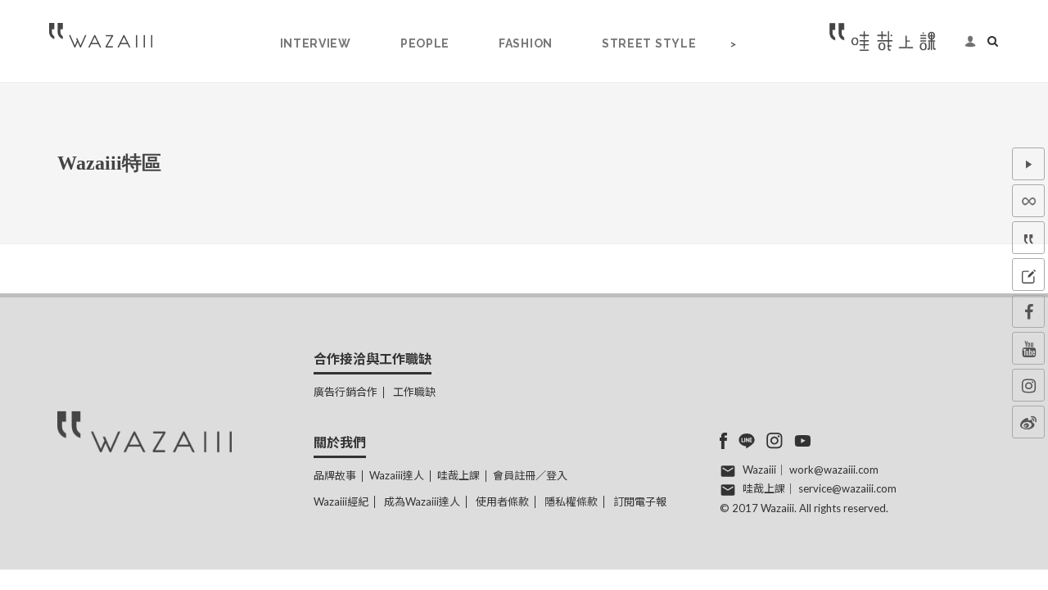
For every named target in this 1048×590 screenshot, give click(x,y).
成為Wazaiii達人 (422, 501)
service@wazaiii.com (847, 488)
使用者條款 (502, 501)
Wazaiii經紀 (341, 501)
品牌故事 (335, 475)
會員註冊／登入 (530, 475)
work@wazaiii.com (834, 469)
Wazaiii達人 (396, 475)
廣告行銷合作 (345, 391)
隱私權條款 (571, 501)
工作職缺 (414, 391)
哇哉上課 (458, 475)
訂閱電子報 (639, 501)
